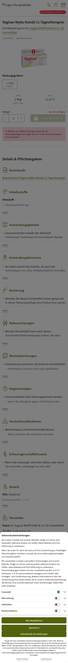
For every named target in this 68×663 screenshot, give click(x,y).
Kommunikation (9, 610)
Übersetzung (8, 598)
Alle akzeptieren (34, 620)
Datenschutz (22, 658)
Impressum (46, 658)
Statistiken (7, 604)
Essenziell (6, 592)
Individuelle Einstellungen (34, 633)
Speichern (34, 627)
